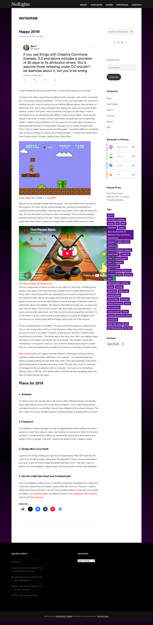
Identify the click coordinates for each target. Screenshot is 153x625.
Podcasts (96, 4)
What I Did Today (115, 324)
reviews (119, 287)
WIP (108, 127)
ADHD (110, 215)
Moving (127, 270)
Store (109, 4)
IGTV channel (90, 493)
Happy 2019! (29, 31)
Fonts (110, 258)
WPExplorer (103, 616)
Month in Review (114, 270)
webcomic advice (124, 315)
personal (128, 274)
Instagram (78, 493)
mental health (113, 266)
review (110, 287)
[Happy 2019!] (59, 83)
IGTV (110, 262)
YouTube (127, 328)
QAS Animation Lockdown (118, 283)
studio (127, 303)
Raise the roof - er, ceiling (118, 196)
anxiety (111, 223)
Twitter (25, 493)
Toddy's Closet (114, 311)
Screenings (123, 291)
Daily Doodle (112, 104)
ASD (123, 223)
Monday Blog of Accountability (25, 595)
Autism (122, 227)
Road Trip (112, 291)
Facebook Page (40, 493)
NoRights (21, 4)
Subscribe (114, 77)
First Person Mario (27, 283)
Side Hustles (113, 299)
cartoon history (123, 242)
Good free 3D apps (115, 193)
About (83, 4)
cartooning (112, 246)
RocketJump (46, 283)
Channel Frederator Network (119, 250)
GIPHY (53, 197)
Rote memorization (28, 353)
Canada (111, 242)
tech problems (113, 307)
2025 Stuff (16, 562)
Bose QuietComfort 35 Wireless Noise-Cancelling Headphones (119, 234)
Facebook (125, 254)
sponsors (124, 299)
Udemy (111, 315)
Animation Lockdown (116, 219)
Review (110, 121)
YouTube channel (35, 497)
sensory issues (114, 295)
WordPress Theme (63, 616)
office (120, 274)
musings (111, 274)
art (118, 223)
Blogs (109, 98)
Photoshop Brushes (115, 199)
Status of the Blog (115, 303)
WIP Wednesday (114, 328)
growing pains (121, 258)
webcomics (112, 319)
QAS (110, 278)
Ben (41, 36)
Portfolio (122, 4)
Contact (136, 4)
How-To (110, 109)
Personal (110, 115)
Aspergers (112, 227)
